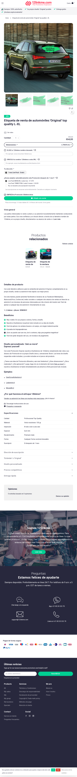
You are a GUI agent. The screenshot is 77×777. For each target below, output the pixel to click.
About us (49, 688)
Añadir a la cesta (39, 198)
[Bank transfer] (17, 645)
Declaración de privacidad (28, 695)
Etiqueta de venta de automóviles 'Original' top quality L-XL (30, 18)
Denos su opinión (62, 496)
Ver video (10, 132)
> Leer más (56, 219)
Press (48, 695)
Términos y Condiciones (27, 688)
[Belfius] (40, 645)
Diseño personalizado (13, 464)
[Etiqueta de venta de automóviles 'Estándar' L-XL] (31, 254)
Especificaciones (11, 413)
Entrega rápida (10, 476)
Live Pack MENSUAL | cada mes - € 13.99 (21, 181)
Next (71, 112)
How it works (50, 692)
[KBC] (50, 645)
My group (7, 698)
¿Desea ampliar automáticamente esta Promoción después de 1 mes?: (30, 178)
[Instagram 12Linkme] (29, 716)
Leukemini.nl (10, 383)
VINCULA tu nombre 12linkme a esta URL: (22, 159)
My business (8, 702)
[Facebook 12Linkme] (26, 716)
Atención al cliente (25, 705)
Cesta (70, 3)
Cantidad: (7, 138)
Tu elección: (9, 169)
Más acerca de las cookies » (66, 771)
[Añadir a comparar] (72, 109)
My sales (7, 692)
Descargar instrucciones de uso (17, 404)
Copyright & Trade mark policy (29, 698)
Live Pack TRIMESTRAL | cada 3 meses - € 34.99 (23, 183)
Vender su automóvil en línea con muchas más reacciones (24, 398)
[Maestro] (22, 645)
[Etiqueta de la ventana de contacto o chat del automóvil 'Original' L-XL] (45, 254)
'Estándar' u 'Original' (12, 458)
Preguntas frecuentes (11, 719)
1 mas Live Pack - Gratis (16, 172)
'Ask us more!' (59, 364)
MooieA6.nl (10, 388)
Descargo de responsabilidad (29, 692)
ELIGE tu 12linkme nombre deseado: (20, 150)
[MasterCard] (36, 645)
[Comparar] (3, 10)
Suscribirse (55, 674)
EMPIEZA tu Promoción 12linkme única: (20, 194)
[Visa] (11, 645)
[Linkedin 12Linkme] (33, 716)
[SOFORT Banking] (31, 645)
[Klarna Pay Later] (70, 645)
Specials (7, 705)
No (58, 770)
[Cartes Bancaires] (65, 645)
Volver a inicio (67, 244)
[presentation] (12, 100)
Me (5, 695)
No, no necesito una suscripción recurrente (21, 186)
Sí (53, 770)
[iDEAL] (5, 645)
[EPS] (60, 645)
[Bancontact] (27, 645)
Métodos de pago (25, 702)
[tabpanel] (38, 58)
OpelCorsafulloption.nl (14, 377)
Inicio (7, 18)
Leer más (38, 552)
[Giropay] (55, 645)
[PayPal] (7, 648)
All (5, 688)
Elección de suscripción (14, 452)
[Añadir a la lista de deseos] (70, 109)
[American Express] (45, 645)
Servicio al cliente (10, 716)
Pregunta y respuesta (13, 406)
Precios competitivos (13, 470)
